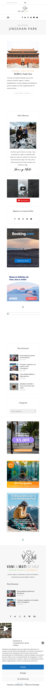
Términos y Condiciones (15, 685)
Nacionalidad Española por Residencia (27, 357)
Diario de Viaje (27, 71)
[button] (43, 643)
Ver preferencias (23, 679)
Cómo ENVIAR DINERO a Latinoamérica (27, 375)
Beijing (16, 71)
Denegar (23, 673)
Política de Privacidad (32, 685)
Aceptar (23, 667)
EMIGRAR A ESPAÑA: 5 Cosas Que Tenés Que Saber (27, 386)
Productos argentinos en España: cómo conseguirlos (28, 366)
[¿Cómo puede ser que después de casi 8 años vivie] (6, 629)
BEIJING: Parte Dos (23, 73)
